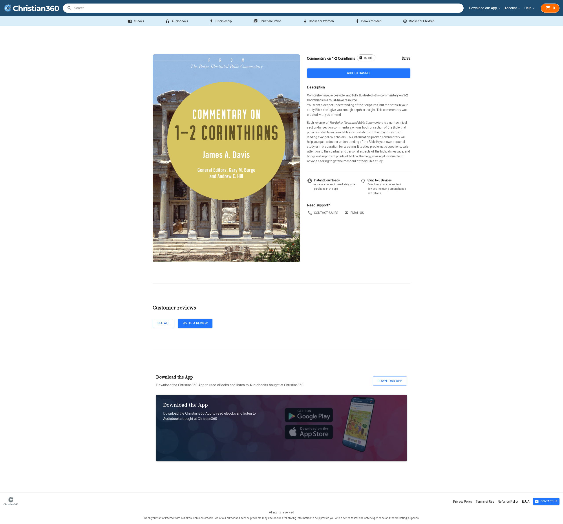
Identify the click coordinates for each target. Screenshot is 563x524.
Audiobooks (176, 21)
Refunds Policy (508, 501)
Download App (390, 381)
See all (163, 323)
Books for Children (419, 21)
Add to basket (359, 73)
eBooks (136, 21)
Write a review (195, 323)
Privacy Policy (462, 501)
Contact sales (326, 213)
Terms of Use (485, 501)
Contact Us (546, 502)
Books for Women (318, 21)
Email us (357, 213)
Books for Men (368, 21)
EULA (526, 501)
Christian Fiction (267, 21)
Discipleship (220, 21)
